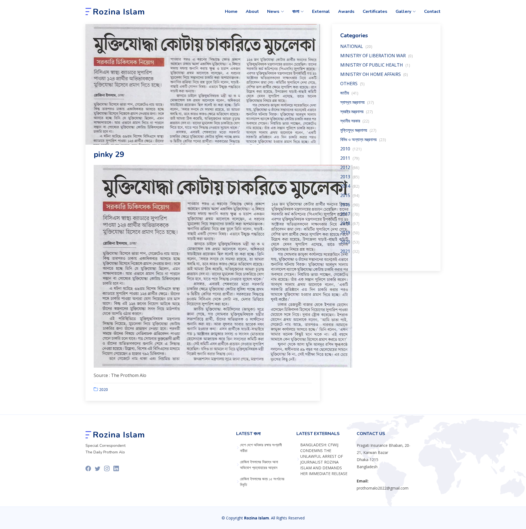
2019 (349, 233)
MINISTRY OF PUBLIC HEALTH (375, 65)
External (321, 11)
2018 (349, 223)
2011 (349, 158)
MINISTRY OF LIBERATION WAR (376, 56)
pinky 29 (109, 154)
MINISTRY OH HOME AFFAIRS (374, 74)
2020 (103, 389)
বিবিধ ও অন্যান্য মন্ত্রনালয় (363, 139)
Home (231, 11)
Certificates (375, 11)
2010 (351, 149)
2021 (349, 251)
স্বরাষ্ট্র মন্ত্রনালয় (356, 111)
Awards (346, 11)
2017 (349, 214)
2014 (349, 186)
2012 (349, 167)
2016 (349, 205)
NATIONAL (356, 46)
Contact (432, 11)
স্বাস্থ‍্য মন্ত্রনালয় (357, 102)
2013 (349, 177)
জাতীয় (349, 93)
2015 (349, 195)
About (252, 11)
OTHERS (352, 84)
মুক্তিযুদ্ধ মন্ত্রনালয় (358, 130)
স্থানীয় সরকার (354, 121)
